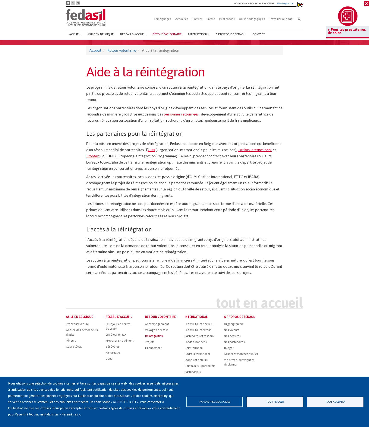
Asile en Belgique (100, 34)
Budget (229, 348)
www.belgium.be (285, 3)
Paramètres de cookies (214, 401)
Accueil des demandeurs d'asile (82, 332)
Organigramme (234, 324)
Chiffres (197, 19)
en (78, 2)
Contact (258, 34)
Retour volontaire (167, 34)
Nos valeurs (231, 330)
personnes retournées (181, 114)
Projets (149, 342)
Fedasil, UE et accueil (198, 324)
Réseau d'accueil (133, 34)
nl (73, 2)
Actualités (181, 19)
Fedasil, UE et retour (197, 330)
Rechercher (299, 19)
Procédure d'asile (77, 324)
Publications (227, 19)
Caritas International (255, 150)
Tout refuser (275, 401)
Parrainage (112, 352)
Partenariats (192, 372)
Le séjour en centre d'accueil (117, 326)
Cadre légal (74, 346)
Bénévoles (112, 346)
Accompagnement (157, 324)
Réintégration (154, 336)
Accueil (75, 34)
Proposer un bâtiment (119, 341)
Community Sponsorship (199, 366)
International (198, 34)
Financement (153, 348)
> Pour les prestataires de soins (347, 31)
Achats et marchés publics (241, 354)
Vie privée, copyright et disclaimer (239, 362)
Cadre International (197, 354)
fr (68, 2)
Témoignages (162, 19)
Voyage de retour (156, 330)
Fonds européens (195, 342)
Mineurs (71, 341)
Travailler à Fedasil (281, 19)
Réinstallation (193, 348)
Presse (210, 19)
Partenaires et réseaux (199, 336)
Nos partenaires (234, 342)
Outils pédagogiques (252, 19)
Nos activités (232, 336)
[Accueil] (85, 17)
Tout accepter (335, 401)
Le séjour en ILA (115, 335)
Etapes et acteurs (196, 360)
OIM (151, 150)
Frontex (93, 156)
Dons (108, 358)
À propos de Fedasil (231, 34)
